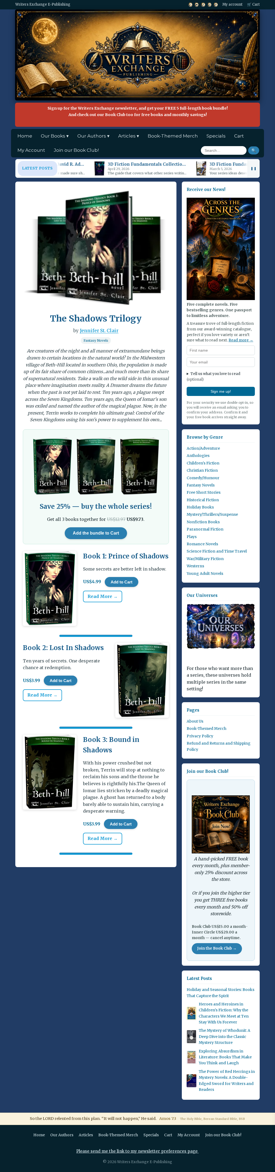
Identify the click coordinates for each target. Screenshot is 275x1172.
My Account (31, 150)
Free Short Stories (203, 492)
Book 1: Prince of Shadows (126, 556)
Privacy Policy (200, 736)
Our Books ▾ (55, 136)
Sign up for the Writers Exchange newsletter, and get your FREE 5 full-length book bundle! (138, 111)
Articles (86, 1135)
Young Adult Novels (205, 573)
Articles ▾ (128, 136)
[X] (190, 4)
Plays (192, 536)
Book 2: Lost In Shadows (63, 648)
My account (232, 4)
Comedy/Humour (203, 477)
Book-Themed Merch (173, 136)
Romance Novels (202, 544)
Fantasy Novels (96, 340)
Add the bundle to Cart (96, 533)
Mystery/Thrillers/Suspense (212, 514)
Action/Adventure (203, 448)
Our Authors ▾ (93, 136)
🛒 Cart (253, 4)
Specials (216, 136)
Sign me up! (221, 391)
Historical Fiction (203, 499)
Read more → (241, 340)
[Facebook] (203, 4)
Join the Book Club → (217, 948)
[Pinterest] (216, 4)
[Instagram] (210, 4)
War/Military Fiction (205, 558)
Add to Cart (121, 582)
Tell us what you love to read (213, 377)
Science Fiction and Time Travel (217, 551)
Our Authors (61, 1135)
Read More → (103, 596)
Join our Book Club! (76, 150)
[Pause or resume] (253, 168)
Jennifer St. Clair (99, 331)
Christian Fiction (202, 470)
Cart (239, 136)
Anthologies (198, 455)
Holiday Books (200, 507)
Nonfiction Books (203, 522)
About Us (195, 721)
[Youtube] (196, 4)
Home (24, 136)
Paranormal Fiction (205, 529)
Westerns (195, 566)
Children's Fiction (203, 463)
